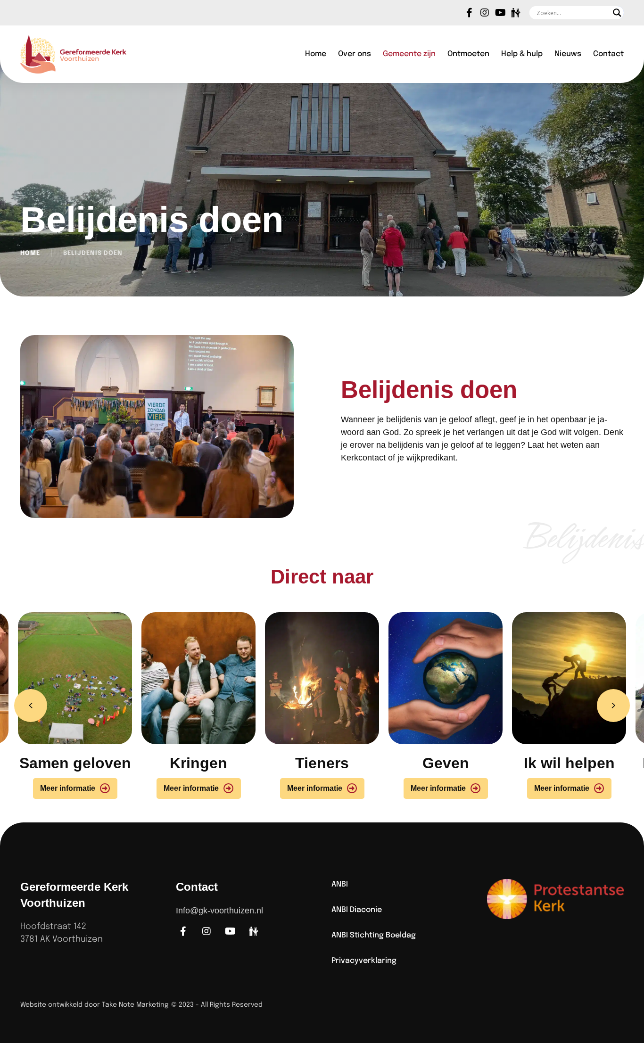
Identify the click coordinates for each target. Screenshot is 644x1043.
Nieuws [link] (567, 54)
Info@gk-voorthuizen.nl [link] (219, 910)
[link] (469, 12)
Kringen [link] (198, 763)
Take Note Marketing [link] (135, 1005)
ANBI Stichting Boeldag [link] (373, 935)
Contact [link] (608, 54)
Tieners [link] (322, 763)
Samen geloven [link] (75, 763)
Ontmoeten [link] (468, 54)
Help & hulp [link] (522, 54)
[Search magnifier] (617, 12)
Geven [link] (445, 763)
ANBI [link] (339, 884)
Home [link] (315, 54)
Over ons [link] (354, 54)
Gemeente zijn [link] (409, 54)
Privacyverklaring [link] (363, 961)
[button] (30, 705)
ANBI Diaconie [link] (356, 910)
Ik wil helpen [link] (569, 763)
